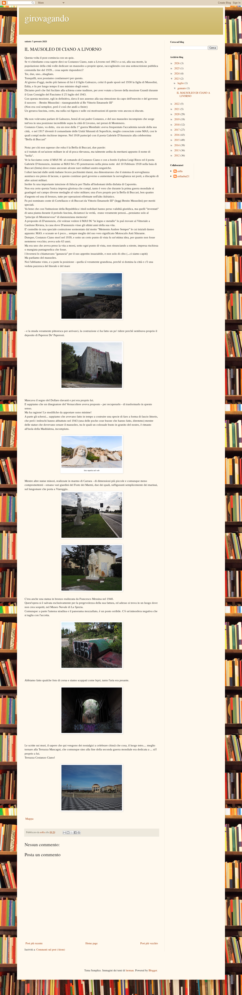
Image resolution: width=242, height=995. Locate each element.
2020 (177, 114)
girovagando (47, 18)
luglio (181, 83)
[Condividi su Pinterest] (79, 832)
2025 (177, 68)
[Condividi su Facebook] (75, 832)
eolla (179, 171)
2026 (177, 63)
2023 (177, 78)
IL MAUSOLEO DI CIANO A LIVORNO (193, 94)
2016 (177, 135)
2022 (177, 103)
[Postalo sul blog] (68, 832)
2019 (177, 119)
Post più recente (34, 943)
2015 (177, 140)
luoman (130, 970)
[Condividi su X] (72, 832)
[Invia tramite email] (64, 832)
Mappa (29, 818)
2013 (177, 150)
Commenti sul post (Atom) (50, 949)
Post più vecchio (149, 943)
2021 (177, 109)
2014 (177, 145)
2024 (177, 73)
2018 (177, 124)
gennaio (182, 88)
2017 (177, 129)
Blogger (153, 970)
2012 (177, 155)
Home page (91, 943)
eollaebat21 (183, 176)
